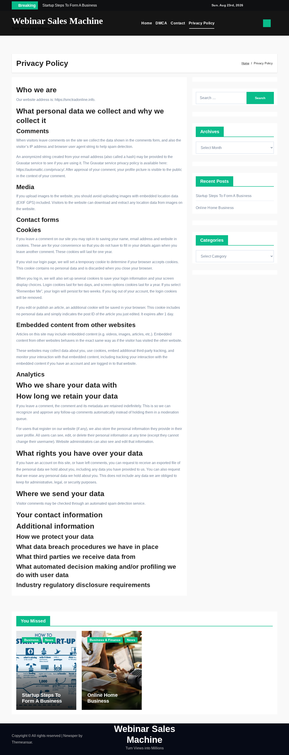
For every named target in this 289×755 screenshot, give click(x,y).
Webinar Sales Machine (57, 21)
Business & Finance (105, 640)
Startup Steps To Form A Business (224, 196)
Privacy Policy (202, 23)
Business (31, 640)
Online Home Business (215, 208)
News (49, 640)
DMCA (161, 23)
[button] (275, 23)
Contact (178, 23)
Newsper (70, 736)
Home (146, 23)
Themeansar (22, 742)
